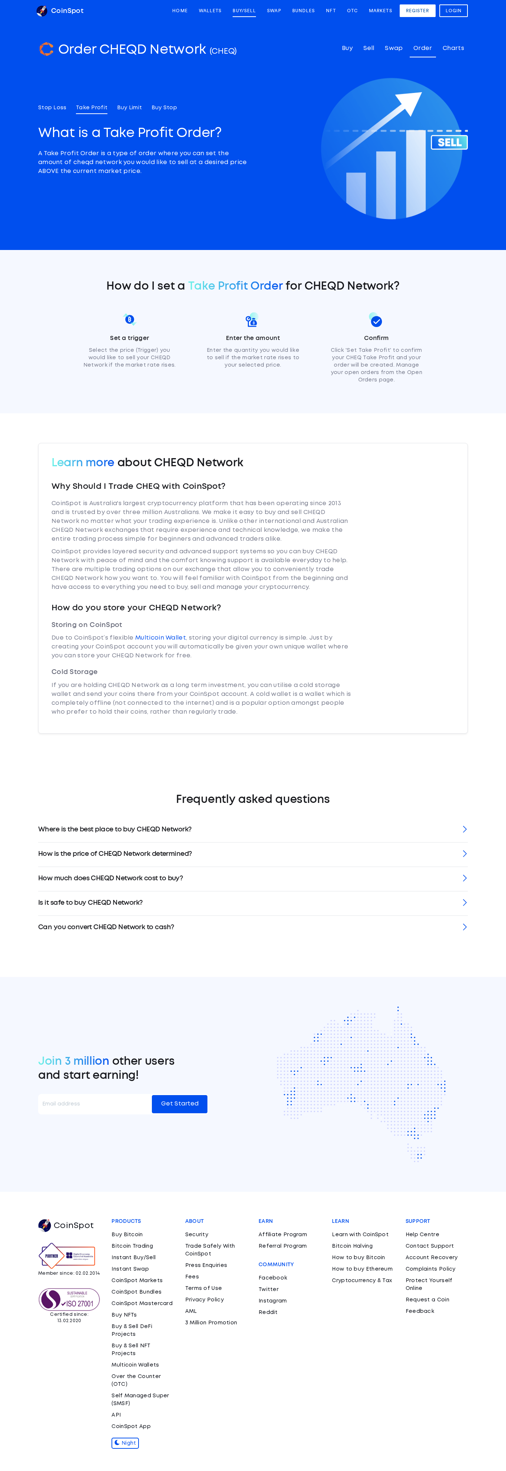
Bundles (303, 11)
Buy (347, 48)
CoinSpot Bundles (136, 1292)
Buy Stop (164, 108)
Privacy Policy (204, 1300)
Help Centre (422, 1234)
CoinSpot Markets (137, 1280)
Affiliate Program (283, 1234)
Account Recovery (432, 1257)
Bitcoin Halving (352, 1246)
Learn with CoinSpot (360, 1234)
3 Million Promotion (211, 1323)
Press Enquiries (206, 1265)
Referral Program (283, 1246)
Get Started (180, 1104)
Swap (274, 11)
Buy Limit (129, 108)
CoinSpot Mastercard (142, 1303)
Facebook (273, 1278)
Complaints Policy (431, 1269)
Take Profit (91, 108)
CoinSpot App (131, 1426)
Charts (453, 48)
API (116, 1415)
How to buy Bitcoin (358, 1257)
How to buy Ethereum (362, 1269)
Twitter (269, 1289)
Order (422, 48)
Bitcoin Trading (132, 1246)
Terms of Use (203, 1288)
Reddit (268, 1312)
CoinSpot (66, 11)
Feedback (420, 1311)
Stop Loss (52, 108)
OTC (352, 11)
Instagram (273, 1301)
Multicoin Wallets (135, 1365)
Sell (368, 48)
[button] (253, 830)
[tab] (253, 830)
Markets (380, 11)
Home (179, 11)
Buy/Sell (244, 11)
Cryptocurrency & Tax (362, 1280)
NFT (331, 11)
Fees (192, 1277)
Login (454, 11)
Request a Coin (427, 1300)
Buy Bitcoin (127, 1234)
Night (128, 1443)
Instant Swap (130, 1269)
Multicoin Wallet (160, 638)
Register (417, 11)
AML (191, 1311)
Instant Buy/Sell (133, 1257)
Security (196, 1234)
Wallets (210, 11)
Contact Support (430, 1246)
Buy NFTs (124, 1315)
